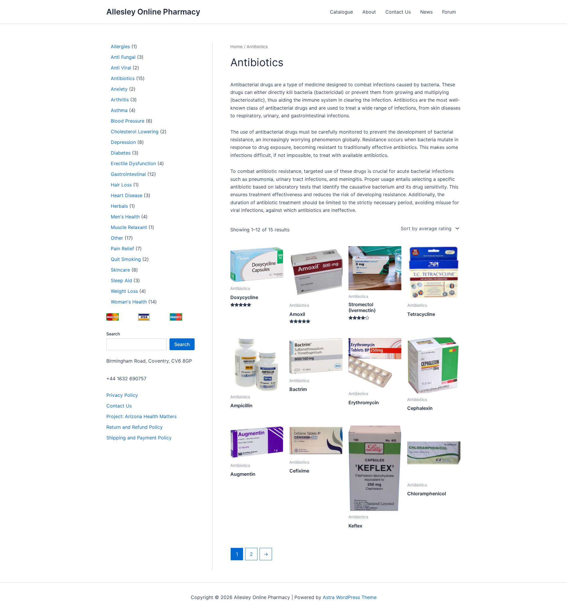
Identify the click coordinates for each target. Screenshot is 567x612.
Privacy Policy (122, 395)
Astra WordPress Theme (350, 597)
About (369, 12)
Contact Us (398, 12)
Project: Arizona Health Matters (141, 416)
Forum (449, 12)
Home (236, 46)
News (426, 12)
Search (113, 333)
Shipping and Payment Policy (139, 438)
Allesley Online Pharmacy (153, 11)
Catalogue (341, 12)
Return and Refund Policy (134, 427)
